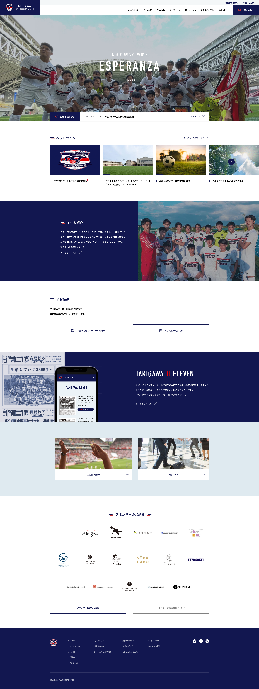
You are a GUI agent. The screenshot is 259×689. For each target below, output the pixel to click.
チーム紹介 (148, 10)
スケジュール (174, 10)
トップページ (73, 640)
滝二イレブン (190, 10)
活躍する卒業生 (207, 10)
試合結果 (161, 10)
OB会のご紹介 (248, 2)
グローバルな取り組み (102, 651)
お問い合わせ (153, 640)
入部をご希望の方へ (130, 651)
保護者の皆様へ (231, 2)
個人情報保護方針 (155, 646)
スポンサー (223, 10)
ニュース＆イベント (130, 10)
